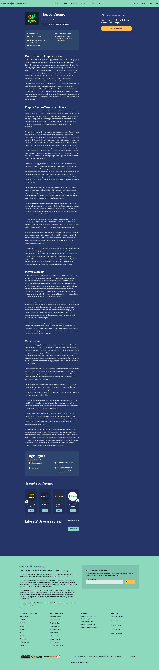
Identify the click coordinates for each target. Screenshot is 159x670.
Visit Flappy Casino (116, 28)
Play (31, 510)
